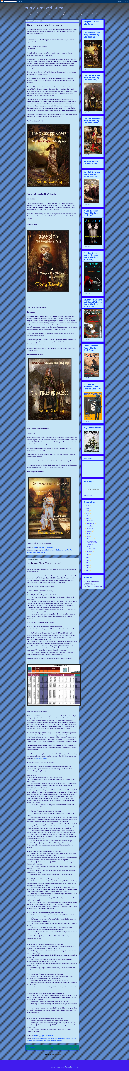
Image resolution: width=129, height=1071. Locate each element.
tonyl (35, 548)
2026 (87, 506)
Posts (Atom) (56, 1055)
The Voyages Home (39, 552)
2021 (87, 513)
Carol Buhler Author (41, 758)
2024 (87, 511)
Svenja (68, 1038)
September (91, 528)
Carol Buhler (43, 1038)
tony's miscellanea (44, 8)
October (90, 526)
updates (59, 1040)
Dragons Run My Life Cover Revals (49, 25)
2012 (87, 568)
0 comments (49, 548)
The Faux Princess (61, 550)
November (91, 523)
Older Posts (73, 1047)
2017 (87, 555)
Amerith (33, 550)
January (90, 552)
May (88, 536)
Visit (88, 495)
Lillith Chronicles (53, 1038)
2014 (87, 563)
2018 (87, 518)
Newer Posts (31, 1047)
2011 (87, 570)
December (90, 521)
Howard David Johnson (48, 550)
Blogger (75, 1067)
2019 (87, 516)
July (88, 534)
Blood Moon (35, 1038)
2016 (87, 557)
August (89, 531)
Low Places (61, 1038)
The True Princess (38, 1040)
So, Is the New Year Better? (44, 563)
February (90, 539)
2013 (87, 565)
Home (53, 1047)
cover (38, 550)
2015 (87, 560)
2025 (87, 508)
